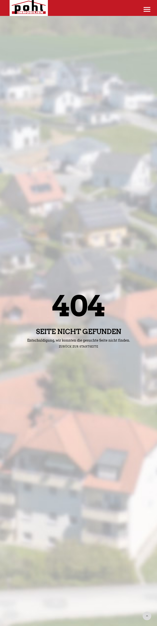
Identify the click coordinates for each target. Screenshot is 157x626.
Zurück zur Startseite (78, 346)
